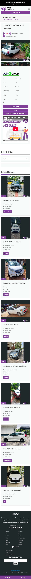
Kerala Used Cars (9, 550)
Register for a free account (11, 572)
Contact (26, 572)
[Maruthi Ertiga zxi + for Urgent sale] (15, 435)
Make (5, 79)
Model (5, 83)
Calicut (7, 534)
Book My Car (21, 572)
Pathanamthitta (22, 538)
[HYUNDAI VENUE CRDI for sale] (15, 186)
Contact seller (16, 106)
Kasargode (8, 542)
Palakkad (20, 536)
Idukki (7, 538)
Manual (17, 90)
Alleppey (7, 531)
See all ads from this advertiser (15, 113)
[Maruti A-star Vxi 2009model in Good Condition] (15, 352)
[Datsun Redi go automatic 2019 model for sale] (15, 269)
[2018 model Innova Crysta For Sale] (15, 476)
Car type (5, 86)
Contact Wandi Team (10, 555)
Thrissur (20, 542)
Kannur (7, 540)
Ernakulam (8, 536)
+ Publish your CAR (15, 13)
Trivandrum (21, 540)
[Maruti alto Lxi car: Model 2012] (15, 393)
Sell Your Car (8, 552)
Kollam (7, 544)
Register (17, 4)
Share (15, 110)
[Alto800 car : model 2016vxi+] (15, 311)
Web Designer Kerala (15, 570)
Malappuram (21, 534)
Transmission (6, 90)
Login (13, 4)
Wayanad (20, 544)
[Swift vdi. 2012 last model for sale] (15, 228)
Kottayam (20, 531)
